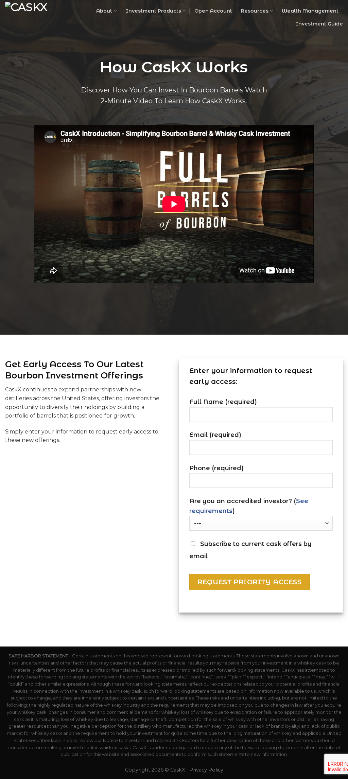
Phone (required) (216, 468)
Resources (254, 11)
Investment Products (153, 11)
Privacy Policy (206, 770)
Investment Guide (319, 24)
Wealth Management (310, 11)
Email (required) (215, 435)
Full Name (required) (223, 402)
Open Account (213, 11)
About (104, 11)
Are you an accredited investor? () (248, 506)
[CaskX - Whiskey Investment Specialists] (35, 17)
